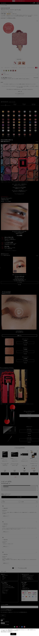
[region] (19, 632)
